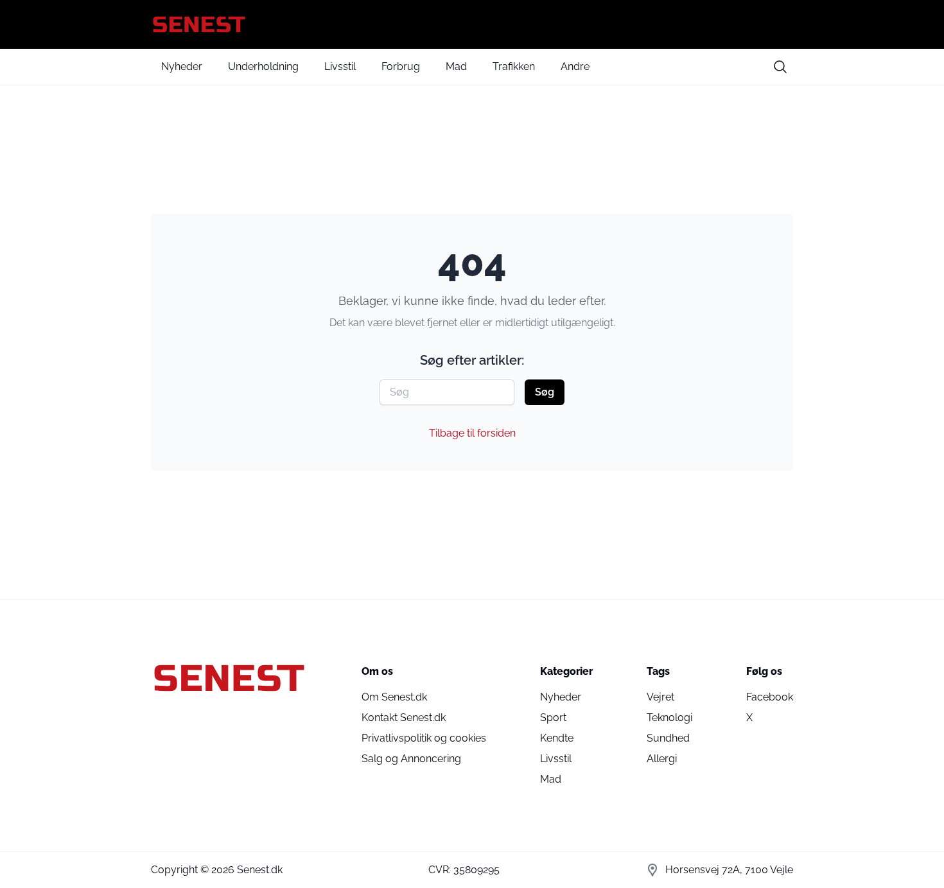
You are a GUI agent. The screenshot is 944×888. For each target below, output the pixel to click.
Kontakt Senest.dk (404, 717)
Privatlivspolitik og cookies (424, 738)
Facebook (769, 697)
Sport (553, 717)
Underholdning (263, 66)
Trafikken (514, 66)
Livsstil (340, 66)
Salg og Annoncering (411, 759)
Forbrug (400, 66)
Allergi (662, 759)
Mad (456, 66)
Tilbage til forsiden (472, 433)
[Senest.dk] (472, 24)
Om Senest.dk (394, 697)
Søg (544, 392)
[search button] (780, 67)
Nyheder (181, 66)
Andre (575, 66)
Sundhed (668, 738)
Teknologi (669, 717)
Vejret (660, 697)
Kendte (556, 738)
